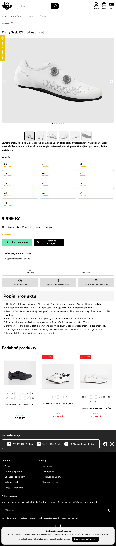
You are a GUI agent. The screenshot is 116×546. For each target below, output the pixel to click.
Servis (58, 444)
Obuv (28, 16)
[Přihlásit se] (109, 510)
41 (83, 174)
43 (45, 184)
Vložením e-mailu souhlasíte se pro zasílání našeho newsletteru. (40, 518)
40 (45, 174)
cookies (67, 539)
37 (45, 165)
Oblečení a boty (16, 16)
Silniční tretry (40, 16)
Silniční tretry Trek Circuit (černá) (20, 404)
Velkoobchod (11, 482)
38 (83, 165)
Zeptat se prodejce (51, 242)
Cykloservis (48, 471)
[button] (52, 123)
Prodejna (29, 444)
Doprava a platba (13, 471)
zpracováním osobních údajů (39, 518)
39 (7, 174)
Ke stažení (47, 466)
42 (7, 184)
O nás (7, 466)
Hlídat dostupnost (19, 242)
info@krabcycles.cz (78, 444)
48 (7, 204)
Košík (104, 9)
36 (7, 165)
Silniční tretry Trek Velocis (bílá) (58, 403)
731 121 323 (48, 444)
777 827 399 (18, 444)
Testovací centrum (51, 476)
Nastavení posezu (51, 482)
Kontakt (91, 444)
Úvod (4, 16)
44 (83, 184)
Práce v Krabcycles (14, 487)
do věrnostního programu (41, 227)
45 (7, 194)
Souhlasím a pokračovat (85, 539)
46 (45, 194)
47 (83, 194)
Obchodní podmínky (15, 476)
